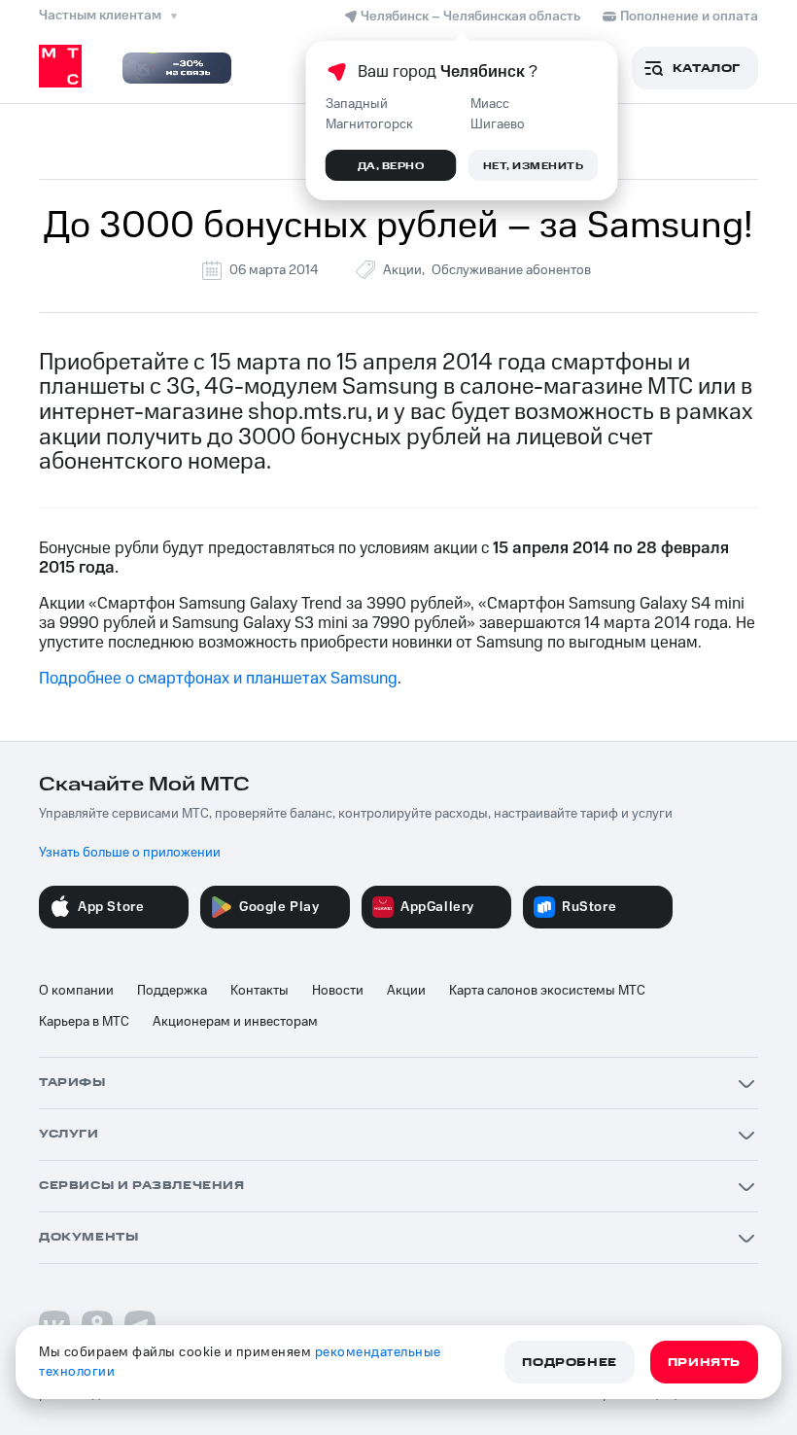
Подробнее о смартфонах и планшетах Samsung (218, 678)
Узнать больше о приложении (130, 852)
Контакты (259, 990)
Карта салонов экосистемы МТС (547, 990)
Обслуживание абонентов (511, 270)
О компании (76, 990)
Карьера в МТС (84, 1022)
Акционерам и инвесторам (235, 1022)
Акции (402, 270)
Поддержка (172, 990)
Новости (338, 990)
